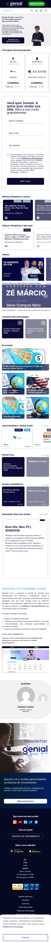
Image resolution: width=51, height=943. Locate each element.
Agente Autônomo (25, 890)
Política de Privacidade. (12, 927)
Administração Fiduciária (25, 908)
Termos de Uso (25, 911)
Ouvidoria (25, 893)
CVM (25, 859)
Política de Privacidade (30, 157)
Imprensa (25, 897)
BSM (25, 856)
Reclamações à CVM (25, 868)
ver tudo (45, 424)
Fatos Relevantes (25, 900)
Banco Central (25, 865)
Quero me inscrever (25, 794)
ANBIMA (25, 862)
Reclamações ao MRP (25, 871)
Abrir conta (25, 180)
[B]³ (25, 853)
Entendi (25, 937)
